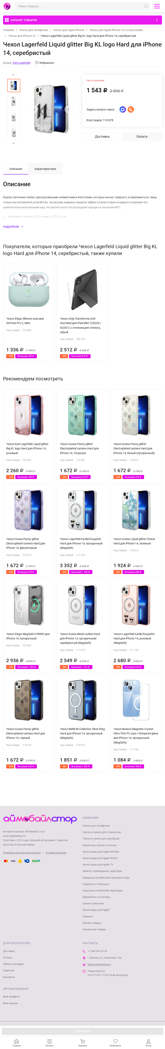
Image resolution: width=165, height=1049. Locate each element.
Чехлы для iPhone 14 (21, 35)
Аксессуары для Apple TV (97, 864)
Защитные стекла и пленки (99, 845)
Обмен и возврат (13, 963)
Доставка (9, 951)
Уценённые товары (94, 929)
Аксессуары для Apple (95, 909)
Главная (8, 30)
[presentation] (34, 109)
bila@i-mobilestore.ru (99, 964)
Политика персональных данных (22, 852)
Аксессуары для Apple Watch (100, 858)
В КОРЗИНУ (82, 1031)
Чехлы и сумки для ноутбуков (100, 838)
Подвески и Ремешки (95, 884)
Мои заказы (10, 1003)
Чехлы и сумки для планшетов (101, 832)
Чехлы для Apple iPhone (68, 30)
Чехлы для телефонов (33, 30)
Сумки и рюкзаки (93, 903)
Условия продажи (55, 852)
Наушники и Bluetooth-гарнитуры (102, 890)
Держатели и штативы (96, 896)
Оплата (7, 957)
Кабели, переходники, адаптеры (102, 870)
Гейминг (87, 916)
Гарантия (8, 970)
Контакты (9, 977)
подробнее (11, 226)
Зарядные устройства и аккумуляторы (106, 877)
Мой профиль (11, 996)
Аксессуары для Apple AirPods (100, 851)
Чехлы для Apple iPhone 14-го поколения (116, 30)
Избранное (46, 62)
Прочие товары (91, 922)
